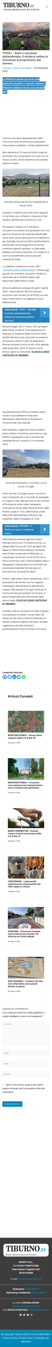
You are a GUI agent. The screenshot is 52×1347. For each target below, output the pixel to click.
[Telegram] (19, 677)
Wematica (26, 1341)
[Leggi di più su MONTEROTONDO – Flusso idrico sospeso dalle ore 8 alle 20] (26, 721)
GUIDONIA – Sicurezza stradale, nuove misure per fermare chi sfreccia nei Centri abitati (24, 934)
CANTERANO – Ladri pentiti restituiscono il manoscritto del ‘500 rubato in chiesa (24, 884)
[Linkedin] (14, 677)
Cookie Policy (26, 1338)
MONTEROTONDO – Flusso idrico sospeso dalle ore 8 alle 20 (25, 736)
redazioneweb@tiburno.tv (26, 1306)
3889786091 (32, 1289)
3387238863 (38, 1292)
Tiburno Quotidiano (22, 68)
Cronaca (6, 68)
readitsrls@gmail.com (29, 1279)
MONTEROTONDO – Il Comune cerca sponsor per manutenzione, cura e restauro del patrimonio (25, 785)
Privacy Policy (10, 1338)
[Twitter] (9, 677)
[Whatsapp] (24, 677)
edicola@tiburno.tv (39, 1310)
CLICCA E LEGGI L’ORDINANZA (19, 270)
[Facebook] (5, 677)
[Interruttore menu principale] (47, 6)
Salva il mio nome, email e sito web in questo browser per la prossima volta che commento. (23, 1088)
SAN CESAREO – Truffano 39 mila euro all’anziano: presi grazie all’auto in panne (25, 984)
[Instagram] (31, 1315)
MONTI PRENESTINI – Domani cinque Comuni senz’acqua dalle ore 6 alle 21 (24, 833)
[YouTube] (28, 1315)
